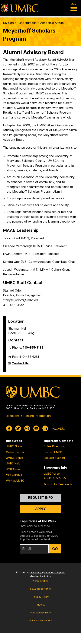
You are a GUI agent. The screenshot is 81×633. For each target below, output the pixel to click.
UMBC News (13, 469)
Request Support (54, 457)
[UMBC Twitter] (18, 428)
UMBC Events (14, 457)
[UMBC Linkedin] (45, 428)
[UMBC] (19, 8)
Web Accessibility (40, 612)
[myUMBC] (58, 428)
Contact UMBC (53, 452)
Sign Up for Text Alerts (58, 484)
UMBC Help (13, 463)
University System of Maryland (47, 572)
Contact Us (20, 363)
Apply (40, 509)
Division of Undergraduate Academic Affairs (33, 23)
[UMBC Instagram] (27, 428)
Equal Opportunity (40, 588)
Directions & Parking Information (28, 416)
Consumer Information (40, 620)
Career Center (15, 452)
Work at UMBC (15, 480)
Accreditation (40, 581)
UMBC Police (52, 473)
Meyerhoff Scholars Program (29, 34)
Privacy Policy (41, 596)
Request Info (40, 497)
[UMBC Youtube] (36, 428)
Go (55, 548)
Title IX (41, 604)
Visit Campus (14, 474)
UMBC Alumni (14, 446)
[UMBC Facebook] (9, 428)
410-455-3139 (33, 347)
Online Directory (54, 446)
